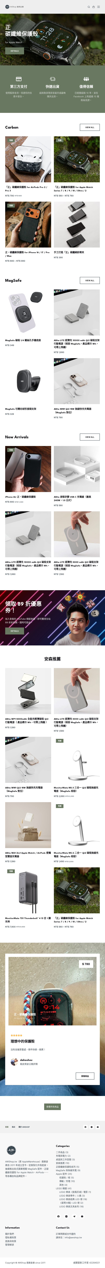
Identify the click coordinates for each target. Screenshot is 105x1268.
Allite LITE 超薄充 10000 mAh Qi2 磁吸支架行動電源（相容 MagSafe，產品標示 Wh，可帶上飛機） (77, 344)
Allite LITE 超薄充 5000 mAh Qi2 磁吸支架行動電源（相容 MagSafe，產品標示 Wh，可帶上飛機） (76, 565)
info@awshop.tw (73, 1237)
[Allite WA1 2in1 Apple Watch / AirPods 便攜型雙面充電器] (28, 825)
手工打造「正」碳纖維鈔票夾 (69, 252)
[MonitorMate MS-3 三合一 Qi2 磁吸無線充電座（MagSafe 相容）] (77, 760)
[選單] (98, 7)
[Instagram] (92, 1127)
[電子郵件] (98, 1127)
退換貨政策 (10, 1241)
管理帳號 (9, 1244)
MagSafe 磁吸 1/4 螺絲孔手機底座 (23, 340)
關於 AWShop (24, 1127)
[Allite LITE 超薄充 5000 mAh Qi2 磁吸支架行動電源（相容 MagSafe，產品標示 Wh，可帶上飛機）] (77, 534)
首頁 (6, 1127)
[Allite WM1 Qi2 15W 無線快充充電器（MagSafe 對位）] (77, 381)
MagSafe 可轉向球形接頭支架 (20, 409)
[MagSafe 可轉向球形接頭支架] (28, 381)
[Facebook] (85, 1127)
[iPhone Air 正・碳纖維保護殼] (28, 469)
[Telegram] (74, 1216)
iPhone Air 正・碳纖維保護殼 (20, 497)
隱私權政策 (10, 1237)
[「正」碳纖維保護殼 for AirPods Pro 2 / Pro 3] (28, 159)
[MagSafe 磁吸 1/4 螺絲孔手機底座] (28, 312)
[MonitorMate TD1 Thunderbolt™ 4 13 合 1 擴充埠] (28, 890)
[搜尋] (89, 7)
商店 (13, 1127)
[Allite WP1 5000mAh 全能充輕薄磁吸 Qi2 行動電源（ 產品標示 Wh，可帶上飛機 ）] (28, 691)
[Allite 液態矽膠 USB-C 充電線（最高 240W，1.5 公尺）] (77, 469)
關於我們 (9, 1234)
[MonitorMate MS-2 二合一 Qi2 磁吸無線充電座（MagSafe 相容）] (77, 825)
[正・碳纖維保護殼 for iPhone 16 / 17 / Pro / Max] (28, 225)
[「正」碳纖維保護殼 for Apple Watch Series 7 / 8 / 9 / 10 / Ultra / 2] (77, 159)
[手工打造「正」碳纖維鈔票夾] (77, 225)
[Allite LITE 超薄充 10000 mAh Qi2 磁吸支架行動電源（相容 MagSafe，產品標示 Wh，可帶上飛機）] (77, 312)
